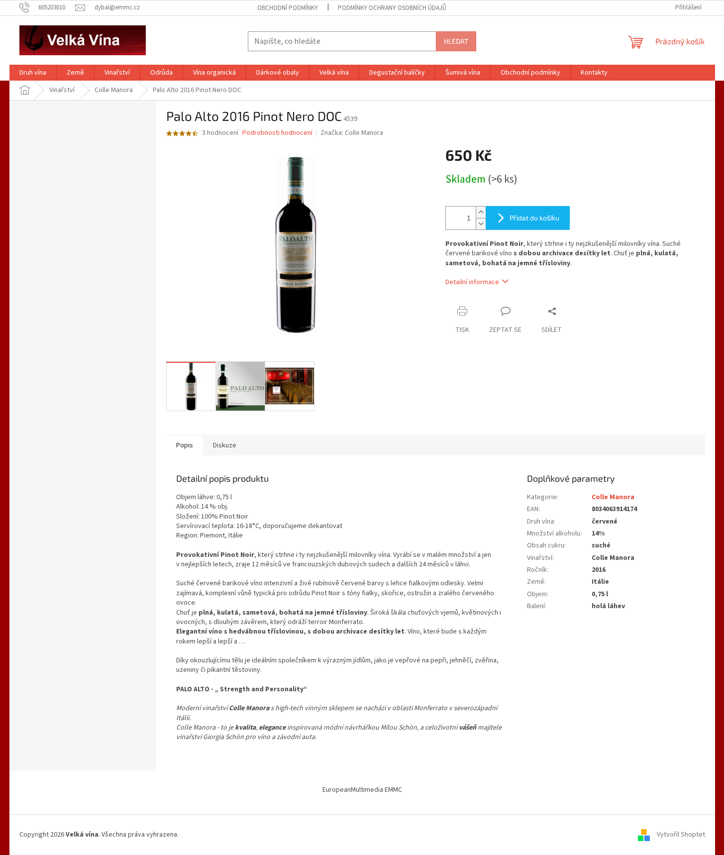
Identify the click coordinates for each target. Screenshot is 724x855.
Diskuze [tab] (224, 445)
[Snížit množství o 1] (481, 223)
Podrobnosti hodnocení (277, 133)
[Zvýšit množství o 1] (481, 212)
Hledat (456, 41)
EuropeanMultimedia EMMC (362, 790)
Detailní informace (472, 282)
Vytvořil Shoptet (681, 835)
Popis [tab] (184, 445)
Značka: (351, 133)
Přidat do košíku (534, 218)
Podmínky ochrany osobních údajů (392, 7)
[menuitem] (32, 73)
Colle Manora (613, 497)
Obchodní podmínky (287, 7)
